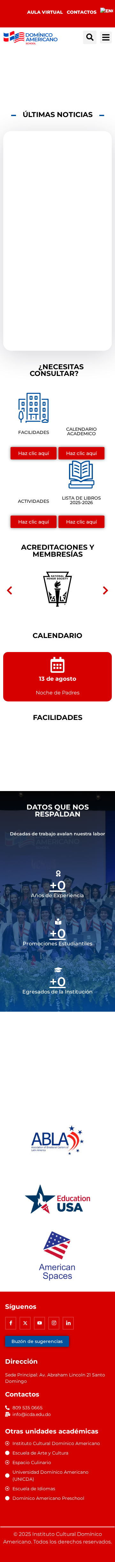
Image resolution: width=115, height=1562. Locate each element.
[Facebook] (10, 1323)
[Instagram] (53, 1323)
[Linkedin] (68, 1323)
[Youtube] (39, 1323)
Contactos (81, 12)
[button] (89, 37)
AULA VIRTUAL (45, 12)
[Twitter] (25, 1323)
